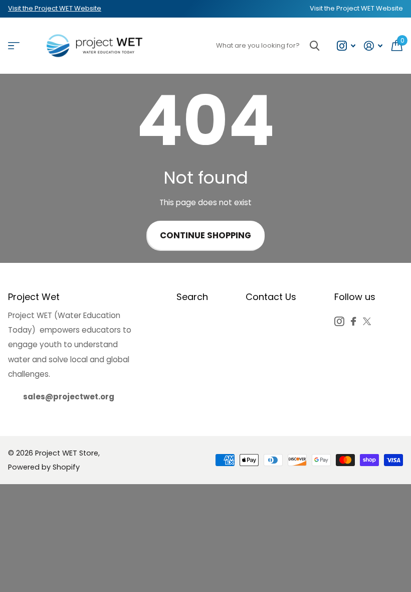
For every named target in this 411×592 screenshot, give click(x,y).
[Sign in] (373, 46)
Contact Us (271, 296)
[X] (367, 321)
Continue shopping (205, 235)
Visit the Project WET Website (54, 8)
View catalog (14, 46)
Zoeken (314, 46)
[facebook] (353, 321)
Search (192, 296)
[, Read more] (345, 46)
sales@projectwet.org (68, 396)
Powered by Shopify (44, 467)
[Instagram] (339, 321)
